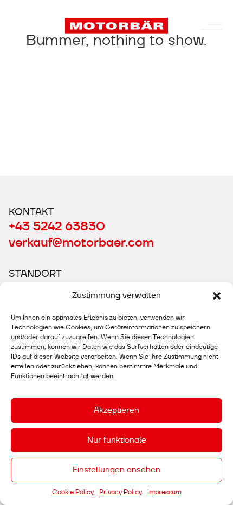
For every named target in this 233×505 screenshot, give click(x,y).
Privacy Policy (120, 492)
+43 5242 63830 (57, 226)
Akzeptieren (116, 410)
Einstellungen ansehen (116, 469)
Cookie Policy (73, 492)
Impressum (164, 492)
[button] (216, 295)
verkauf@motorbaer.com (81, 243)
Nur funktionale (116, 440)
